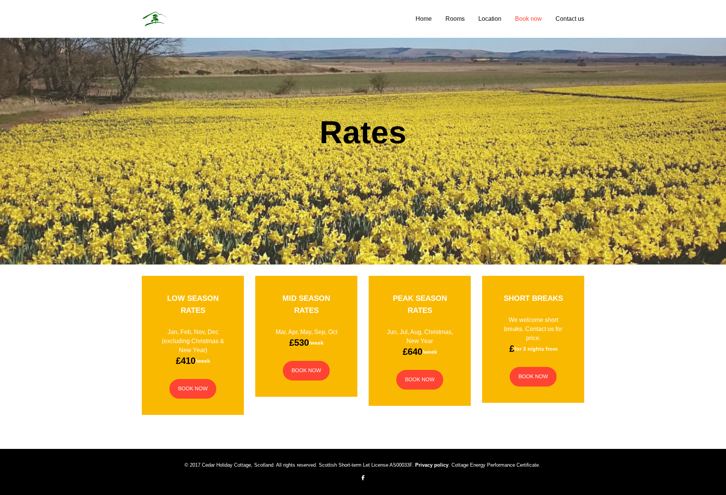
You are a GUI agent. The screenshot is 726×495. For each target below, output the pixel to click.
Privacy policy (431, 465)
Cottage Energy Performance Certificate (495, 465)
